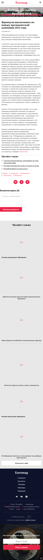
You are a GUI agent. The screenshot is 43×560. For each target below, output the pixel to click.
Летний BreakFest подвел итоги (16, 169)
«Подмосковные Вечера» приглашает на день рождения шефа (21, 162)
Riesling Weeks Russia (12, 507)
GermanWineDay (28, 509)
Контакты (21, 481)
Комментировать (11, 209)
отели (11, 509)
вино (18, 509)
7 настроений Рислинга (30, 507)
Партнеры (21, 488)
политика (13, 173)
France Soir (23, 151)
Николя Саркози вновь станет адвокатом (21, 385)
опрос (4, 173)
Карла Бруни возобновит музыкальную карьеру (22, 340)
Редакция (21, 491)
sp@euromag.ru (30, 520)
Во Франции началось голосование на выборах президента (21, 457)
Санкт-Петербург (16, 504)
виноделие (29, 504)
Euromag (21, 2)
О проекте (21, 478)
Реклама (21, 484)
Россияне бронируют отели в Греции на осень (21, 166)
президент (25, 173)
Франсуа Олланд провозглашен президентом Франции (21, 298)
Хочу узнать (21, 547)
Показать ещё (21, 463)
